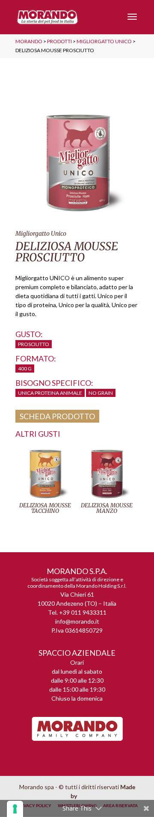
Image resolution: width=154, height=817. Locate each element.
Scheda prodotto (57, 416)
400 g (25, 368)
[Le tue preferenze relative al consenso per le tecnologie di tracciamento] (15, 809)
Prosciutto (33, 344)
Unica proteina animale (50, 393)
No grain (101, 393)
